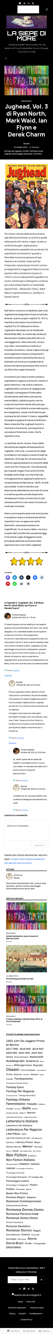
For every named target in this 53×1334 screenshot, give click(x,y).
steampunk (22, 1239)
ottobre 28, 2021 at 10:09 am (33, 752)
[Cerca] (46, 9)
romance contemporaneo (23, 1201)
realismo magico (16, 1197)
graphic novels (12, 1113)
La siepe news (12, 975)
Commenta (38, 845)
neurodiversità (26, 1151)
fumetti (25, 151)
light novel (10, 1142)
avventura (32, 1061)
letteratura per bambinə (19, 1125)
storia (32, 1238)
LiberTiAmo (13, 1133)
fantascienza (24, 1078)
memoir (27, 1146)
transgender (39, 1243)
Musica (8, 1151)
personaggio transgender (17, 1185)
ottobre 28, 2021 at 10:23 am (33, 789)
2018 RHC (25, 1048)
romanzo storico (19, 1230)
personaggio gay (35, 1177)
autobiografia (15, 1061)
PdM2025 (10, 1168)
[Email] (29, 3)
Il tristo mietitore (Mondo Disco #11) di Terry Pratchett (24, 1020)
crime (9, 1074)
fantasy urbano (18, 1099)
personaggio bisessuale (16, 1177)
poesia (34, 1184)
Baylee (27, 143)
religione (31, 1197)
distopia (34, 1074)
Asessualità (36, 1056)
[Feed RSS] (33, 3)
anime (9, 1056)
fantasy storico (12, 1096)
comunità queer (28, 1070)
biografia (38, 1065)
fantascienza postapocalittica (17, 1083)
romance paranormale (22, 1214)
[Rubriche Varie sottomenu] (44, 1307)
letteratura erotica (14, 1117)
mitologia (38, 1147)
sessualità (35, 1235)
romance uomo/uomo (22, 1218)
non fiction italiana (20, 1160)
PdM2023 (24, 1164)
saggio (37, 1230)
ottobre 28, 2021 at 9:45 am (28, 685)
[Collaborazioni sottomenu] (43, 1313)
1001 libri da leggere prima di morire (25, 1042)
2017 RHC (12, 1048)
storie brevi (14, 1243)
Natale (15, 1151)
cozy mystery (41, 1070)
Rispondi (8, 675)
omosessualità (12, 1164)
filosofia (32, 1104)
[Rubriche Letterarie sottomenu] (26, 1307)
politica (10, 1189)
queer (28, 1189)
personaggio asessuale (22, 153)
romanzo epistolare (14, 1222)
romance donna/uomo (24, 1210)
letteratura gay (30, 1117)
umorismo (37, 153)
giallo (26, 1108)
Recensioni (26, 101)
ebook (42, 1075)
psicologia (20, 1189)
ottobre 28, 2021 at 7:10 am (23, 617)
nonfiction (32, 1156)
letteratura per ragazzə (24, 1129)
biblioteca (9, 1065)
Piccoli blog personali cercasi (19, 979)
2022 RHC (37, 1053)
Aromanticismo (21, 1057)
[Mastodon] (20, 3)
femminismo (15, 1104)
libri (24, 1134)
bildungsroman (23, 1065)
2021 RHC (24, 1052)
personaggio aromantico (24, 1168)
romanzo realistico (18, 1226)
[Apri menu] (6, 58)
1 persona (16, 670)
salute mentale (13, 1234)
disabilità (26, 1075)
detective (18, 1074)
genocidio (17, 1109)
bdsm (42, 1061)
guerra (23, 1113)
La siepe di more (26, 35)
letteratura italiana (22, 1121)
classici (12, 1070)
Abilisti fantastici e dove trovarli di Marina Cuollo (22, 937)
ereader (9, 1079)
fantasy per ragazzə (12, 151)
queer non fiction (17, 1193)
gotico (35, 1109)
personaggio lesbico (17, 1181)
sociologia (11, 1239)
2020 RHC (11, 1052)
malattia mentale (13, 1147)
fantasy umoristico (27, 1095)
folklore (41, 1104)
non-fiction (37, 1151)
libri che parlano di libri (18, 1138)
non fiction (16, 1155)
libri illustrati (36, 1138)
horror (31, 1112)
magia (37, 1142)
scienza (25, 1234)
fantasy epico (15, 1087)
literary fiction (24, 1142)
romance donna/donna (16, 1205)
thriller (28, 1243)
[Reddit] (24, 3)
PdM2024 (35, 1164)
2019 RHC (38, 1048)
